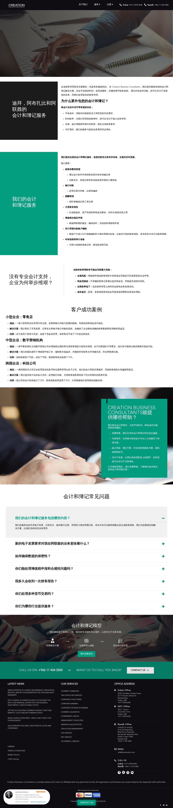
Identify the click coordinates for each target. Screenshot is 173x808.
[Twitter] (164, 805)
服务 (96, 5)
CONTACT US (138, 670)
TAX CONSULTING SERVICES (71, 695)
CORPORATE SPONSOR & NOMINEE (74, 708)
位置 (109, 5)
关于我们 (83, 5)
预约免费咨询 (86, 654)
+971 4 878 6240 (135, 5)
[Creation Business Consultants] (16, 5)
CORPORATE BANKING (69, 704)
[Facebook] (160, 805)
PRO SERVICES (66, 737)
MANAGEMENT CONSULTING (72, 720)
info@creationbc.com (126, 752)
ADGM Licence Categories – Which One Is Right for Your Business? (29, 719)
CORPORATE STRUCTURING (71, 699)
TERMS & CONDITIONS (16, 751)
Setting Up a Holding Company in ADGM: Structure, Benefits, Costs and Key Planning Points (30, 712)
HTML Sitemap (13, 759)
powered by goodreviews (38, 802)
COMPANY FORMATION (70, 691)
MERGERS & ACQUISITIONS (71, 724)
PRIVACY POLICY (14, 755)
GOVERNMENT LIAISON (70, 716)
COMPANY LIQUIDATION (70, 712)
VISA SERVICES (66, 733)
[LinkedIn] (167, 805)
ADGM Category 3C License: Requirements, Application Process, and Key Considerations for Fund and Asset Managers (31, 692)
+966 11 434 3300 (51, 670)
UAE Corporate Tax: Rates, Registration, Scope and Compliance (29, 727)
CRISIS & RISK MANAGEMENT (72, 729)
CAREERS (11, 746)
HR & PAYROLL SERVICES (70, 741)
